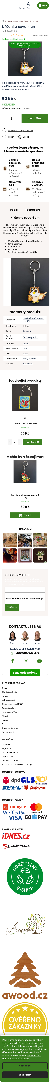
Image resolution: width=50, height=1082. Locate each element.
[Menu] (43, 5)
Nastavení (25, 1065)
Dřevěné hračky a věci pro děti (33, 319)
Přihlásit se (12, 607)
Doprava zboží (8, 756)
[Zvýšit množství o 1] (15, 119)
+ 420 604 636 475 (27, 653)
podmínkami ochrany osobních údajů (24, 598)
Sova (25, 348)
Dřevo (25, 343)
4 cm (25, 353)
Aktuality (5, 716)
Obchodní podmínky (11, 760)
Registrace (6, 748)
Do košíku (34, 118)
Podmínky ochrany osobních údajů (17, 764)
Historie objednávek (10, 752)
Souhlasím (25, 1074)
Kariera (5, 720)
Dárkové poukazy (9, 708)
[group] (25, 492)
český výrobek (29, 358)
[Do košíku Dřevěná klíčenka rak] (32, 442)
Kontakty (5, 696)
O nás (4, 688)
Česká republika (30, 337)
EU (3, 724)
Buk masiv (27, 363)
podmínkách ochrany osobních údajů (21, 1057)
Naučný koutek (8, 732)
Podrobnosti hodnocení (13, 39)
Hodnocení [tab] (32, 210)
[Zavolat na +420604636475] (22, 5)
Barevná (27, 331)
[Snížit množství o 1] (6, 119)
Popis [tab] (14, 210)
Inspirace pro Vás (9, 712)
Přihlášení (6, 744)
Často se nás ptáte (10, 728)
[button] (25, 510)
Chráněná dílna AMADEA (12, 704)
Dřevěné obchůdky (10, 692)
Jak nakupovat (8, 700)
